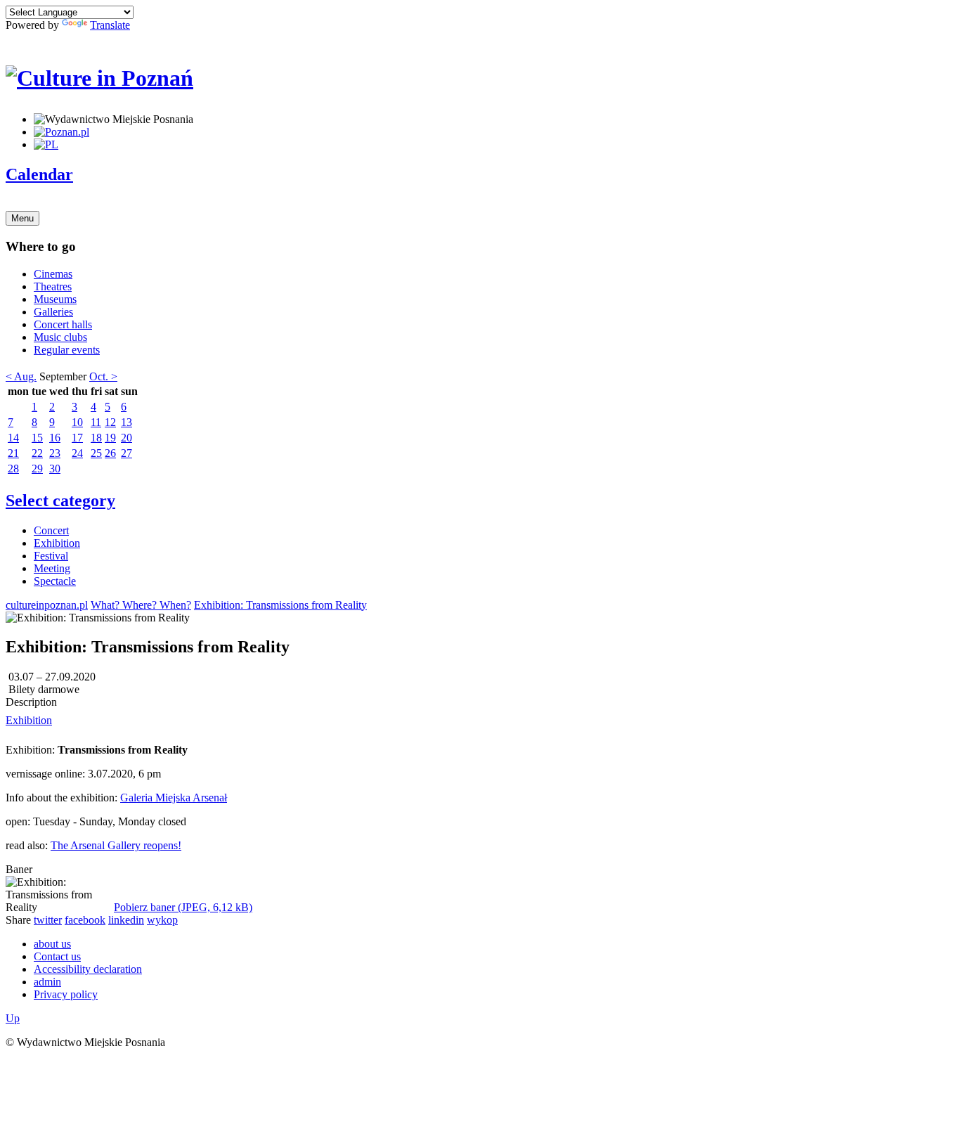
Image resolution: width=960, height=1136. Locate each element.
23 (54, 453)
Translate (110, 25)
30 (54, 469)
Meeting (52, 568)
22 (37, 453)
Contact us (57, 956)
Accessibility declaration (88, 969)
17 (77, 438)
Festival (51, 556)
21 (13, 453)
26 (110, 453)
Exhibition (57, 543)
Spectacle (55, 581)
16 (54, 438)
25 (96, 453)
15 (37, 438)
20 (126, 438)
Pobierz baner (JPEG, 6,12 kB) (183, 907)
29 (37, 469)
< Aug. (21, 376)
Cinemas (53, 274)
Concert (51, 530)
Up (13, 1018)
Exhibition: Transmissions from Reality (280, 605)
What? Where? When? (141, 605)
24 (77, 453)
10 (77, 422)
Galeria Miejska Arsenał (173, 797)
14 (13, 438)
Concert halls (63, 324)
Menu (22, 218)
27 (126, 453)
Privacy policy (66, 994)
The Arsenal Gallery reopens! (116, 845)
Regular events (67, 350)
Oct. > (103, 376)
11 (96, 422)
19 (110, 438)
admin (47, 982)
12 (110, 422)
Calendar (39, 174)
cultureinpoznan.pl (47, 605)
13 (126, 422)
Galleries (53, 312)
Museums (55, 299)
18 (96, 438)
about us (52, 944)
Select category (60, 500)
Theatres (53, 286)
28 (13, 469)
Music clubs (60, 337)
